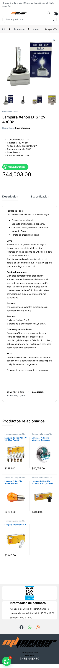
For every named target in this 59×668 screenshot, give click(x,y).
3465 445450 (29, 659)
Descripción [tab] (10, 196)
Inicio (4, 29)
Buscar (52, 19)
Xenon (36, 29)
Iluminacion (19, 29)
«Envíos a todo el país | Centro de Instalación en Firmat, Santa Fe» (28, 4)
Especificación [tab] (40, 196)
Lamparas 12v (19, 434)
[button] (54, 40)
